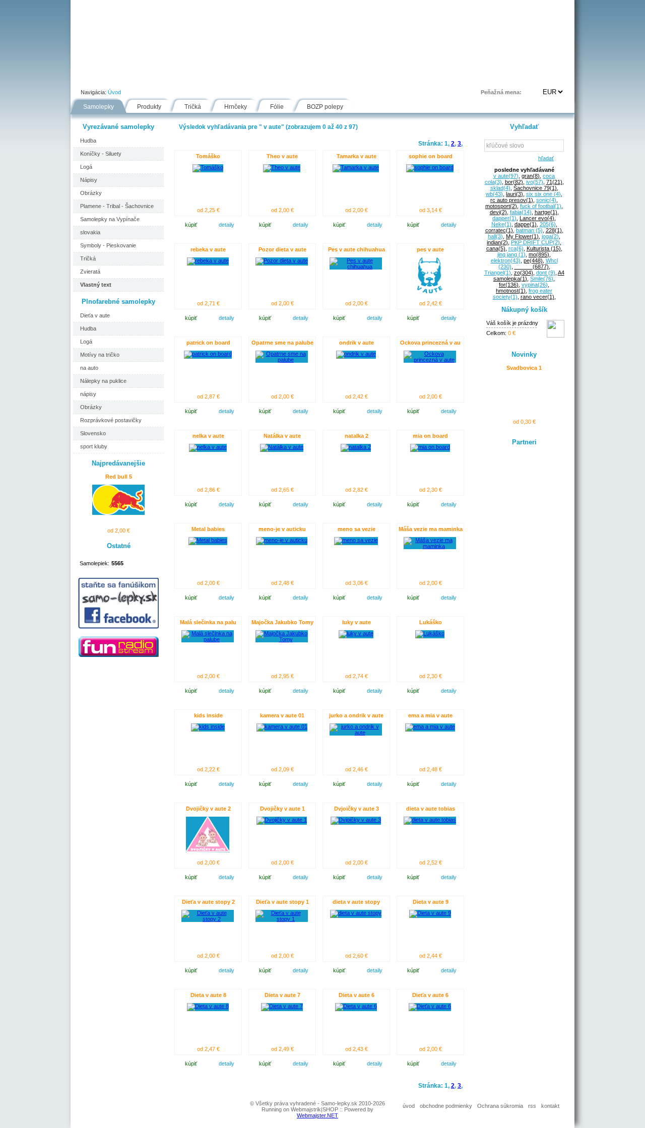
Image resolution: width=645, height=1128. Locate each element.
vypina (535, 285)
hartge (546, 212)
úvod (409, 1106)
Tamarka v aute (356, 156)
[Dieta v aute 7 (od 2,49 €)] (282, 1006)
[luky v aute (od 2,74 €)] (356, 633)
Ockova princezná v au (430, 343)
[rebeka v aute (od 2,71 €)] (208, 260)
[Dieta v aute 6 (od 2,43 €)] (356, 1006)
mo (539, 254)
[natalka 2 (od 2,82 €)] (356, 447)
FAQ (369, 78)
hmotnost (511, 291)
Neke (501, 224)
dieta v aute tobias (430, 809)
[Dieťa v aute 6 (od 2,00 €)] (430, 1006)
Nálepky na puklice (103, 381)
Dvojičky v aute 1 (282, 809)
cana (495, 248)
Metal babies (208, 529)
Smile (541, 279)
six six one (543, 194)
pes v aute (430, 249)
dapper (504, 218)
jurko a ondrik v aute (356, 715)
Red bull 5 (118, 477)
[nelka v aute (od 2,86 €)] (208, 447)
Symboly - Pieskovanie (108, 245)
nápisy (88, 394)
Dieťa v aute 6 (430, 995)
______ (531, 266)
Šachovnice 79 (535, 188)
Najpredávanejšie (118, 463)
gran (531, 176)
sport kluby (93, 446)
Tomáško (208, 156)
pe (533, 260)
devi (498, 212)
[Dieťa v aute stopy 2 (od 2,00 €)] (207, 919)
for (509, 285)
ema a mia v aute (430, 715)
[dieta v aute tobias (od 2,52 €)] (430, 820)
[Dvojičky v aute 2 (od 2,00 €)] (207, 850)
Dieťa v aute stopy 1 (282, 902)
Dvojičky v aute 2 (208, 809)
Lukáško (430, 622)
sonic (546, 200)
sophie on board (431, 156)
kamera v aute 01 (282, 715)
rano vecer (537, 297)
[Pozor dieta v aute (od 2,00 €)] (281, 260)
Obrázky (91, 193)
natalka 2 (356, 436)
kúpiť (191, 225)
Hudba (88, 141)
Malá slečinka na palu (208, 622)
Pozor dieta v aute (282, 249)
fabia (521, 212)
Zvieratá (90, 272)
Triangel (497, 273)
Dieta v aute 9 (430, 902)
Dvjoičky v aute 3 (356, 809)
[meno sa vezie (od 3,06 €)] (356, 540)
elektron (506, 260)
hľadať (544, 158)
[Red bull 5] (118, 513)
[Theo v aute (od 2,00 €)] (281, 167)
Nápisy (88, 180)
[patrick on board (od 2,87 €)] (208, 354)
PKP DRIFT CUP (535, 242)
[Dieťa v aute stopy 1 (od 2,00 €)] (281, 919)
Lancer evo (537, 218)
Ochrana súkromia (500, 1106)
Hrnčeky (235, 106)
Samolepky (98, 106)
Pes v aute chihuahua (356, 249)
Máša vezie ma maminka (431, 529)
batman (529, 230)
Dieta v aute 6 (356, 995)
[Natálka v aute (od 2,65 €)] (281, 447)
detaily (226, 225)
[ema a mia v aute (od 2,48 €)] (430, 726)
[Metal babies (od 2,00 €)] (207, 540)
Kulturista (544, 248)
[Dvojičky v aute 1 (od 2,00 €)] (281, 820)
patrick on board (208, 343)
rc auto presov (511, 200)
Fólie (283, 78)
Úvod (89, 78)
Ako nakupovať (187, 78)
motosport (501, 206)
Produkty (149, 106)
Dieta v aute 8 (208, 995)
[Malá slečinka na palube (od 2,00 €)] (207, 639)
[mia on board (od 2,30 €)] (430, 447)
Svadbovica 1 (524, 368)
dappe (525, 224)
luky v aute (356, 622)
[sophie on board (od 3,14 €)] (430, 167)
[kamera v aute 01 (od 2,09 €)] (281, 726)
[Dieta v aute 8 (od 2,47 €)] (208, 1006)
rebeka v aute (208, 249)
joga (550, 236)
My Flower (522, 236)
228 (554, 230)
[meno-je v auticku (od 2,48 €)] (281, 540)
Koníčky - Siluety (100, 154)
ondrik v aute (356, 343)
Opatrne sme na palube (282, 343)
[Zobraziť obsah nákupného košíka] (555, 336)
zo (523, 273)
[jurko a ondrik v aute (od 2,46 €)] (356, 732)
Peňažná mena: (501, 92)
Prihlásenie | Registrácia (533, 78)
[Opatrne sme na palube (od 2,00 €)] (281, 360)
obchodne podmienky (446, 1106)
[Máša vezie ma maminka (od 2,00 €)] (430, 546)
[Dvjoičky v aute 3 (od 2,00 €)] (356, 820)
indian (497, 242)
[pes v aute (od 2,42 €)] (429, 291)
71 (554, 182)
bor (514, 182)
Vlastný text (95, 285)
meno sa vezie (356, 529)
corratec (499, 230)
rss (532, 1106)
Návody (242, 78)
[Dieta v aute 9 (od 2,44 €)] (430, 913)
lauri (514, 194)
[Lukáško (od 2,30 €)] (429, 633)
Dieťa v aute (95, 315)
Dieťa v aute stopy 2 (208, 902)
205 (548, 224)
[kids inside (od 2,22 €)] (208, 726)
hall (495, 236)
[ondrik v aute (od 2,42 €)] (356, 354)
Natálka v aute (282, 436)
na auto (89, 368)
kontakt (550, 1106)
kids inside (208, 715)
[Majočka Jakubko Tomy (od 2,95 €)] (281, 639)
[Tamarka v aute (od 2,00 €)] (356, 167)
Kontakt (410, 78)
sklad (500, 188)
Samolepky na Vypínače (110, 219)
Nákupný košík (524, 309)
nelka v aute (208, 436)
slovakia (90, 232)
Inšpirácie (327, 78)
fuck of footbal (540, 206)
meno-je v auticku (282, 529)
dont (545, 273)
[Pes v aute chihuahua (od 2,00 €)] (356, 266)
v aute (506, 176)
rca (516, 248)
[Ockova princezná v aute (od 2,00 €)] (430, 360)
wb (494, 194)
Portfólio (131, 78)
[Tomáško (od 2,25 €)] (207, 167)
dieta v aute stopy (356, 902)
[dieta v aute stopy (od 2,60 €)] (355, 913)
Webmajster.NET (317, 1115)
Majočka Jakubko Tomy (282, 622)
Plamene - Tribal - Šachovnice (117, 206)
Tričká (192, 106)
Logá (86, 167)
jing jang (511, 254)
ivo (534, 182)
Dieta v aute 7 (282, 995)
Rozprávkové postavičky (111, 420)
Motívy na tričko (99, 355)
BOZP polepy (325, 106)
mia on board (430, 436)
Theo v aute (282, 156)
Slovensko (93, 433)
